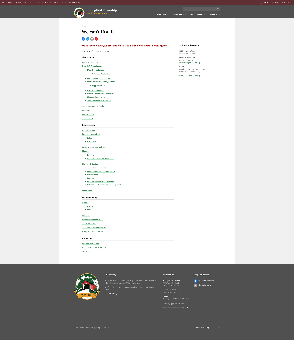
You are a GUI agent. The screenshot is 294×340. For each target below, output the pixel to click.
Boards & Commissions (92, 66)
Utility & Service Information (94, 231)
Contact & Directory (90, 243)
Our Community (89, 197)
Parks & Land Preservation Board (100, 93)
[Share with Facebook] (83, 39)
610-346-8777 (188, 60)
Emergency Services (91, 134)
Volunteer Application (101, 74)
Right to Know (88, 114)
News (10, 2)
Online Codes (92, 174)
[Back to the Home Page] (95, 12)
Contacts (266, 2)
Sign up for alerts (204, 285)
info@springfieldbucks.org (189, 63)
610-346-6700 (190, 57)
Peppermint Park (99, 86)
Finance (85, 151)
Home (84, 26)
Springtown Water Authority (99, 100)
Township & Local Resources (94, 227)
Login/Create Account (283, 2)
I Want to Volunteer (96, 70)
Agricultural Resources (96, 168)
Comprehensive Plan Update (72, 2)
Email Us (185, 308)
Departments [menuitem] (178, 14)
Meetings (27, 2)
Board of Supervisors (90, 62)
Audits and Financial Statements (100, 158)
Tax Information (89, 223)
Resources (87, 238)
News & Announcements (92, 219)
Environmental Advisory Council (101, 82)
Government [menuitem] (161, 14)
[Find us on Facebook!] (195, 281)
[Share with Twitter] (87, 39)
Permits (90, 178)
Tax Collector (87, 118)
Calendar (18, 2)
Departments (88, 125)
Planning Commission (96, 97)
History (90, 206)
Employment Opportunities (93, 147)
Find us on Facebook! (206, 281)
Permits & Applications (42, 2)
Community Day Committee (98, 78)
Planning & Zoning (90, 164)
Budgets (90, 155)
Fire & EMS (91, 141)
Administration (88, 130)
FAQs (56, 2)
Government (88, 57)
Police (89, 138)
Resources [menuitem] (214, 14)
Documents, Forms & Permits (94, 247)
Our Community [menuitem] (197, 14)
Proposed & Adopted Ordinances (100, 181)
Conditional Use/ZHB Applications (101, 171)
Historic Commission (95, 90)
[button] (3, 3)
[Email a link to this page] (92, 39)
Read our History (111, 294)
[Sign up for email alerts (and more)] (195, 285)
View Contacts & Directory (189, 76)
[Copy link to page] (96, 39)
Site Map (86, 251)
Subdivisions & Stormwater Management (104, 185)
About (85, 202)
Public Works (87, 190)
